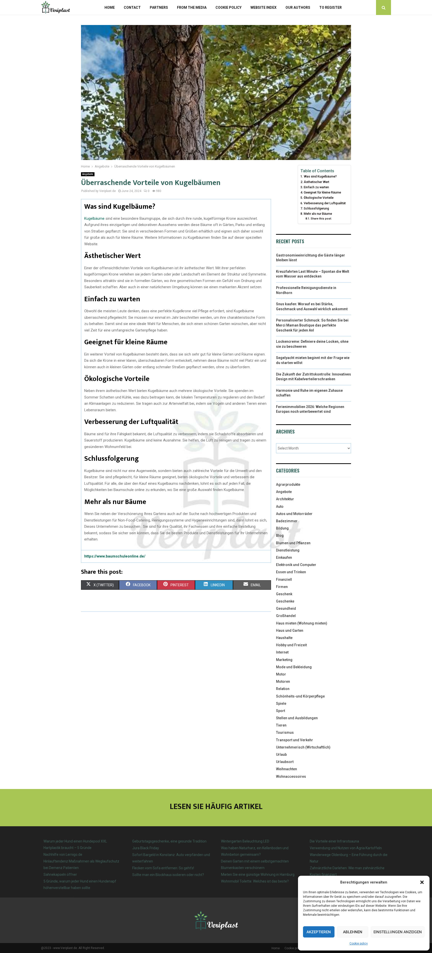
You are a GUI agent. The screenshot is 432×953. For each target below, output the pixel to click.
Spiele (281, 704)
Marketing (284, 660)
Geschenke (285, 601)
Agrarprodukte (288, 484)
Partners (159, 8)
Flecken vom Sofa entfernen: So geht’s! (163, 868)
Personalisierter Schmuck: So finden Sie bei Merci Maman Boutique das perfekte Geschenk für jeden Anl (312, 325)
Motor (281, 674)
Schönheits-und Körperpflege (300, 696)
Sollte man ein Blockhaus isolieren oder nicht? (168, 875)
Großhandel (286, 616)
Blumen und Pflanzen (293, 543)
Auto (280, 506)
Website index (263, 8)
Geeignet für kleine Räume (322, 192)
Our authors (298, 8)
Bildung (282, 528)
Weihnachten (286, 769)
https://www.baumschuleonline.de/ (115, 556)
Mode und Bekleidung (294, 667)
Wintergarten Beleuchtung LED (245, 841)
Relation (283, 689)
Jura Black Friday (145, 848)
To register (330, 8)
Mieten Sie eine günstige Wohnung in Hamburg (257, 874)
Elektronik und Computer (296, 565)
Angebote (87, 174)
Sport (280, 711)
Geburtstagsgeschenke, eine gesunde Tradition (169, 841)
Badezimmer (287, 521)
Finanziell (284, 580)
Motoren (283, 682)
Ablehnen (352, 932)
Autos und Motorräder (294, 514)
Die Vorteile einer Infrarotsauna (334, 841)
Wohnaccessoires (291, 776)
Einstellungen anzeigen (398, 932)
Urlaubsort (285, 762)
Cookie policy (359, 943)
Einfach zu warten (316, 187)
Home (109, 8)
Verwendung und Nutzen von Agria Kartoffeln (346, 848)
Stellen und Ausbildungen (297, 718)
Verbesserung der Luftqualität (325, 203)
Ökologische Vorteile (319, 198)
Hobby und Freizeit (291, 645)
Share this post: (321, 218)
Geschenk (284, 594)
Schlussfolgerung (316, 208)
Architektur (285, 499)
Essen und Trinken (291, 572)
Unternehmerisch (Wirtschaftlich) (303, 747)
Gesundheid (286, 608)
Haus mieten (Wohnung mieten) (301, 623)
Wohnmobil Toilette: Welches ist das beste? (255, 881)
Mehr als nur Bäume (318, 214)
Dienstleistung (288, 550)
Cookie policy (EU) (296, 948)
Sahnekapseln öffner (60, 874)
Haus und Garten (289, 630)
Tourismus (285, 732)
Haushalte (284, 638)
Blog (280, 536)
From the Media (191, 8)
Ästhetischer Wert (316, 182)
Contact (132, 8)
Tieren (281, 725)
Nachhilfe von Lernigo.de (63, 854)
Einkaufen (284, 558)
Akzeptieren (318, 932)
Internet (282, 652)
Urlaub (281, 754)
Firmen (282, 587)
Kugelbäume (94, 218)
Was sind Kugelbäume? (320, 176)
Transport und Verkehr (294, 740)
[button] (422, 882)
